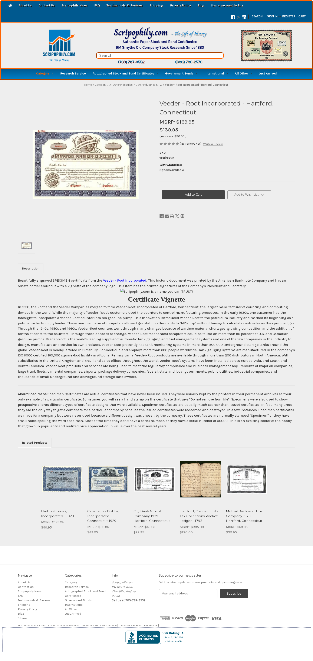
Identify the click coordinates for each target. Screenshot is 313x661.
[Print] (172, 216)
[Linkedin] (244, 17)
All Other (241, 73)
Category (42, 73)
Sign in (272, 16)
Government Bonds (179, 73)
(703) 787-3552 (131, 62)
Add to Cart (62, 483)
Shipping (156, 5)
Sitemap (23, 618)
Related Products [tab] (34, 442)
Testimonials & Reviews (125, 5)
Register (288, 16)
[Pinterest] (182, 216)
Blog (201, 5)
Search (257, 16)
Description (30, 268)
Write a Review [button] (213, 144)
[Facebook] (233, 17)
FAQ (97, 5)
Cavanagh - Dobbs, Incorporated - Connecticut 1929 (103, 516)
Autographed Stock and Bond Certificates (123, 73)
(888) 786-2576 (188, 62)
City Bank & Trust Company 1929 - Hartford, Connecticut (152, 516)
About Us (25, 5)
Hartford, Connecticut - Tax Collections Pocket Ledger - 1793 (199, 516)
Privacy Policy (180, 5)
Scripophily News (75, 5)
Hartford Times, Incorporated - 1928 (57, 513)
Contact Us (47, 5)
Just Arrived (268, 73)
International (214, 73)
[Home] (10, 6)
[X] (238, 17)
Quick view (61, 475)
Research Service (73, 73)
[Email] (167, 216)
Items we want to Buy (227, 5)
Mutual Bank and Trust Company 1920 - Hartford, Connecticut (245, 516)
